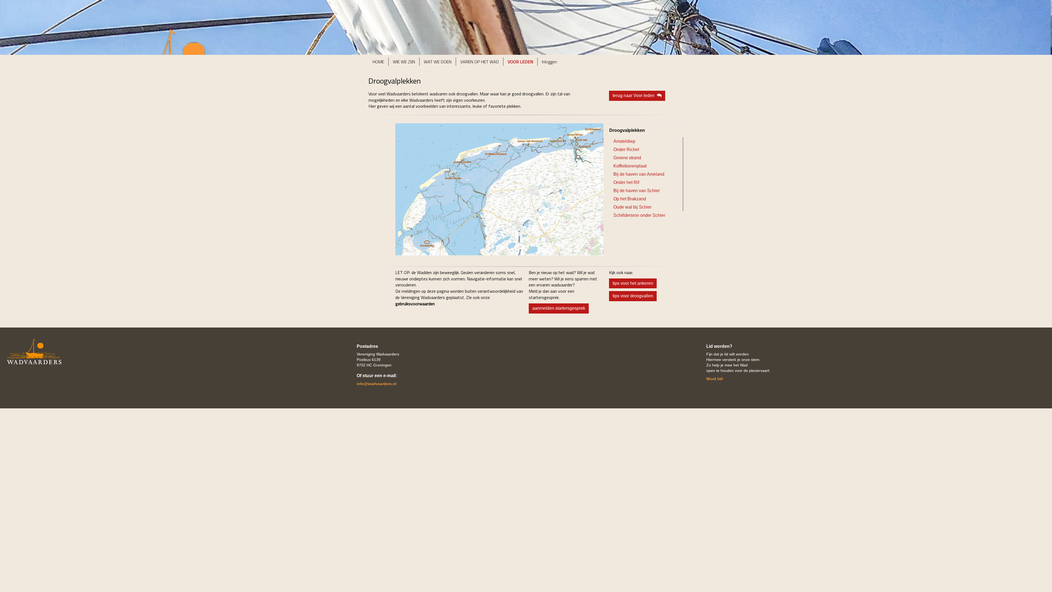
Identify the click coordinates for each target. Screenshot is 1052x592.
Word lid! (714, 379)
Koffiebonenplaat (630, 166)
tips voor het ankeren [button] (633, 283)
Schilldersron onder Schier (639, 215)
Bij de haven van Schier (636, 190)
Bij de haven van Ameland (638, 174)
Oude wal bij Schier (632, 207)
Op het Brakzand (629, 199)
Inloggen (549, 61)
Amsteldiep (624, 141)
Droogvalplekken (627, 130)
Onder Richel (626, 149)
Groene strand (627, 157)
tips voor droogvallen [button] (633, 296)
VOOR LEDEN (520, 61)
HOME (378, 61)
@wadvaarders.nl (376, 384)
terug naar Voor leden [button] (635, 95)
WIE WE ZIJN (404, 61)
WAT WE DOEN (437, 61)
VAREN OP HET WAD (479, 61)
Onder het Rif (626, 182)
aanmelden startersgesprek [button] (558, 308)
